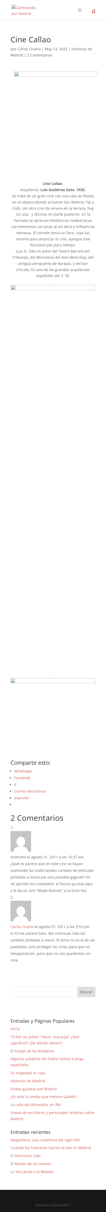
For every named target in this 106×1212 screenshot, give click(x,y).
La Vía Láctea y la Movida (32, 1171)
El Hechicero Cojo (25, 1155)
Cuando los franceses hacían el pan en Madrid (51, 1147)
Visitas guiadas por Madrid (34, 1088)
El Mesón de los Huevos (31, 1163)
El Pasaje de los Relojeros (32, 1050)
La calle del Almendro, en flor (36, 1104)
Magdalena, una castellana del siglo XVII (45, 1139)
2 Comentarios (39, 55)
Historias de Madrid (28, 1080)
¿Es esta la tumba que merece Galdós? (44, 1096)
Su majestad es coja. (28, 1072)
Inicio (15, 1028)
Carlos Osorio (29, 48)
